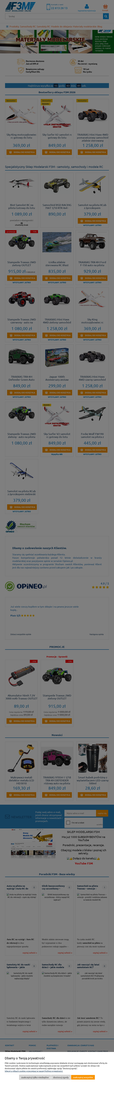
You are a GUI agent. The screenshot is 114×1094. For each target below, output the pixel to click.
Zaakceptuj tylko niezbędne (35, 1077)
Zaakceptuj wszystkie (83, 1077)
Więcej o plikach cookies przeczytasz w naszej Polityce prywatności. (34, 1071)
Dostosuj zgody (61, 1077)
